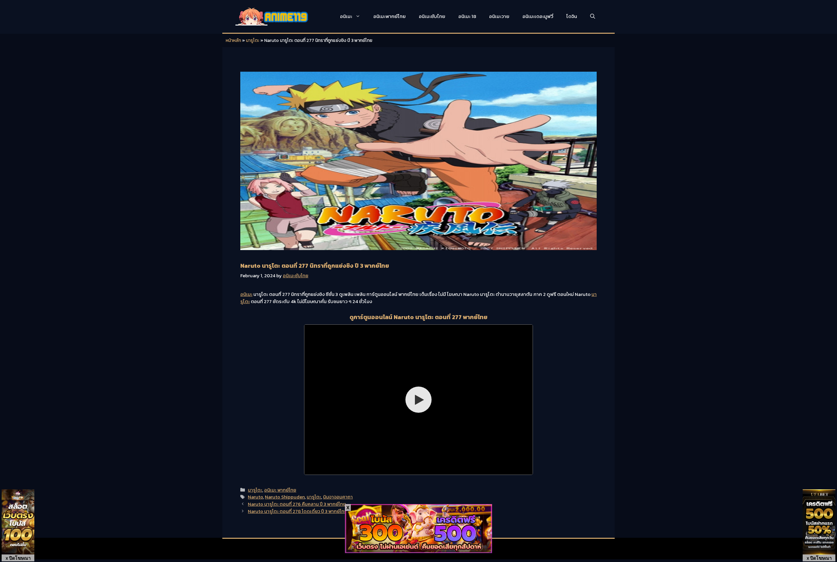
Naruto (255, 496)
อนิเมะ (346, 16)
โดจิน (571, 16)
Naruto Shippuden (285, 496)
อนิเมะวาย (499, 16)
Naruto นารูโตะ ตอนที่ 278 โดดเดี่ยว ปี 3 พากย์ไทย (297, 511)
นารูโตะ (252, 40)
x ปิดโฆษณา (18, 558)
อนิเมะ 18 (467, 16)
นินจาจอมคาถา (338, 496)
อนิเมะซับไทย (432, 16)
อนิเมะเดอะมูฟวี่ (537, 16)
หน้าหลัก (233, 40)
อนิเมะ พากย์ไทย (280, 490)
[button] (593, 16)
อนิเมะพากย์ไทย (389, 16)
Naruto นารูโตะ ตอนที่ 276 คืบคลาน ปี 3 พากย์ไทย (297, 504)
